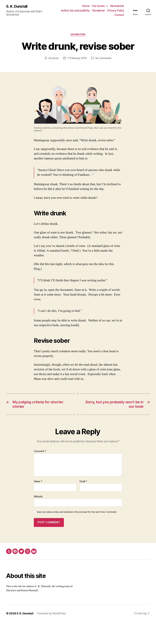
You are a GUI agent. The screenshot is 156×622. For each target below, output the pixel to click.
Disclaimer (98, 10)
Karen (55, 58)
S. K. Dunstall (16, 6)
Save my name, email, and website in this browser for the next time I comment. (77, 512)
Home (85, 5)
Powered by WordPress (51, 613)
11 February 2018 (77, 58)
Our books (98, 5)
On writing (78, 34)
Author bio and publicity (75, 10)
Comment (40, 451)
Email (83, 481)
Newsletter (117, 5)
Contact (119, 14)
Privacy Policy (115, 10)
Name (38, 481)
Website (38, 496)
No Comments (103, 58)
